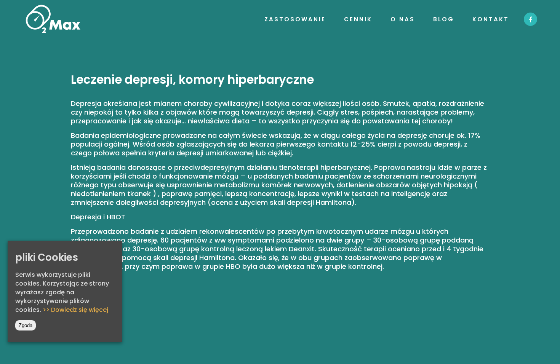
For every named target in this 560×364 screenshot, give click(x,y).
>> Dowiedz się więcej (75, 309)
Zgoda (25, 325)
